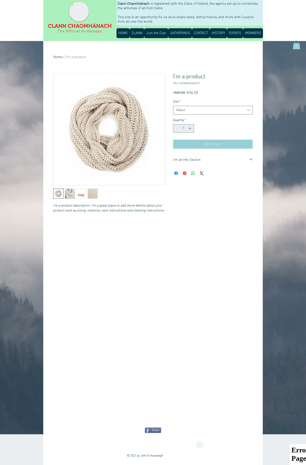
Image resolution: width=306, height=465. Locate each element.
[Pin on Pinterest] (184, 173)
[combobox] (213, 110)
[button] (137, 33)
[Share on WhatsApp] (193, 173)
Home (57, 57)
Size (177, 102)
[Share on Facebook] (176, 173)
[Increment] (190, 128)
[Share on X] (201, 173)
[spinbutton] (183, 128)
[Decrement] (176, 128)
